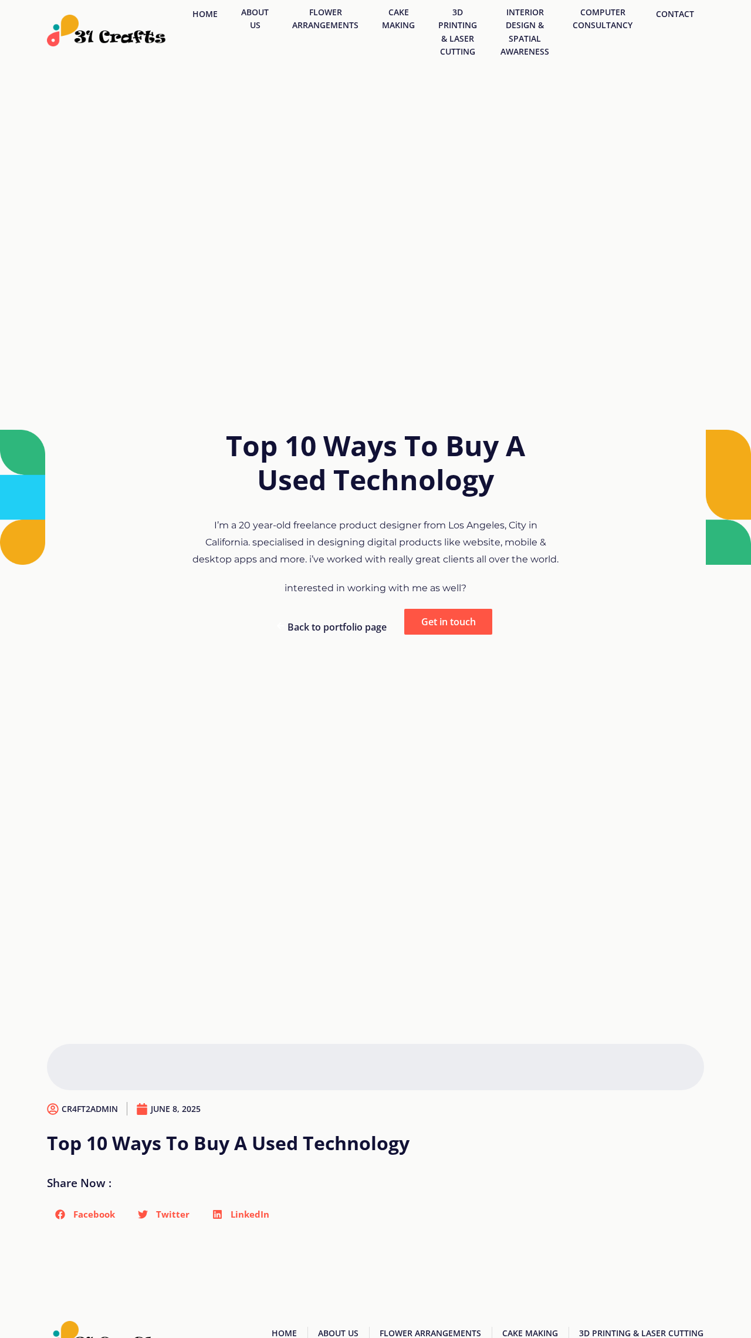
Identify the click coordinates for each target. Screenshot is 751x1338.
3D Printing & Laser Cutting (457, 31)
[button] (85, 1214)
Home (205, 13)
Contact (675, 13)
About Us (255, 18)
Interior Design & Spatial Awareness (524, 31)
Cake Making (398, 18)
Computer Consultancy (602, 18)
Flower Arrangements (325, 18)
